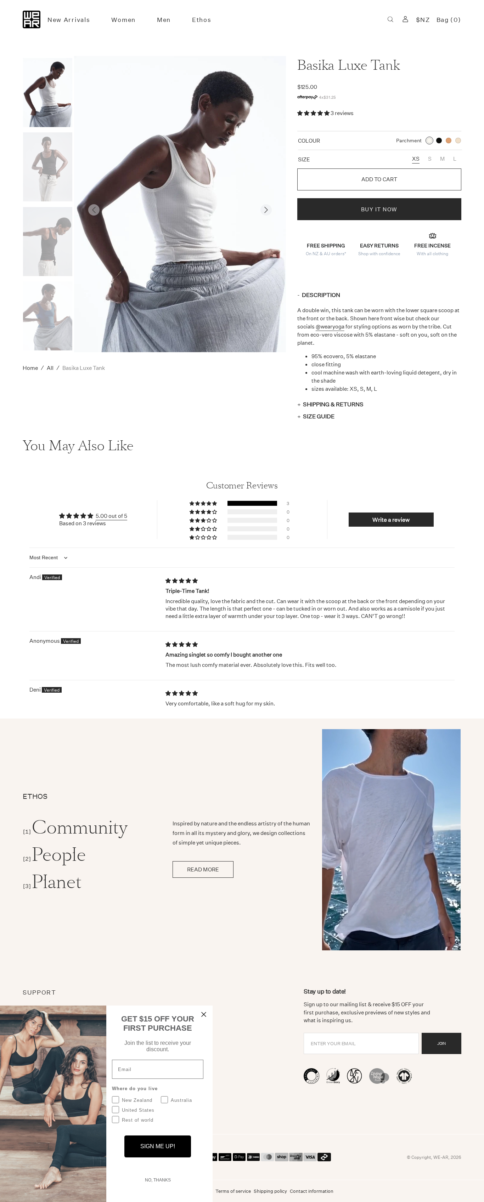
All (50, 367)
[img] (181, 580)
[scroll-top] (467, 1186)
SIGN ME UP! (157, 1146)
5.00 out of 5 (111, 515)
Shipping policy (270, 1191)
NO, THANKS (158, 1180)
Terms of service (233, 1191)
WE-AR (440, 1157)
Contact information (311, 1191)
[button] (390, 19)
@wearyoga (330, 326)
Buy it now (379, 209)
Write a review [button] (391, 519)
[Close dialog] (203, 1014)
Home (30, 367)
